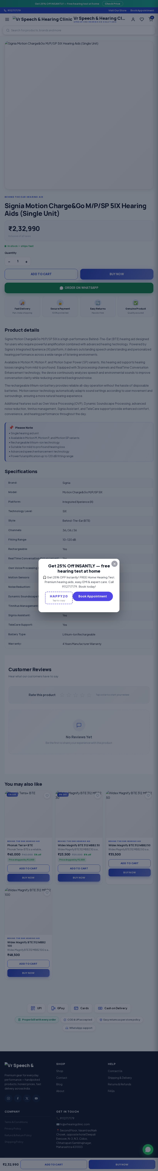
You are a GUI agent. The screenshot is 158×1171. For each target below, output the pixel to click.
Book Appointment (92, 596)
